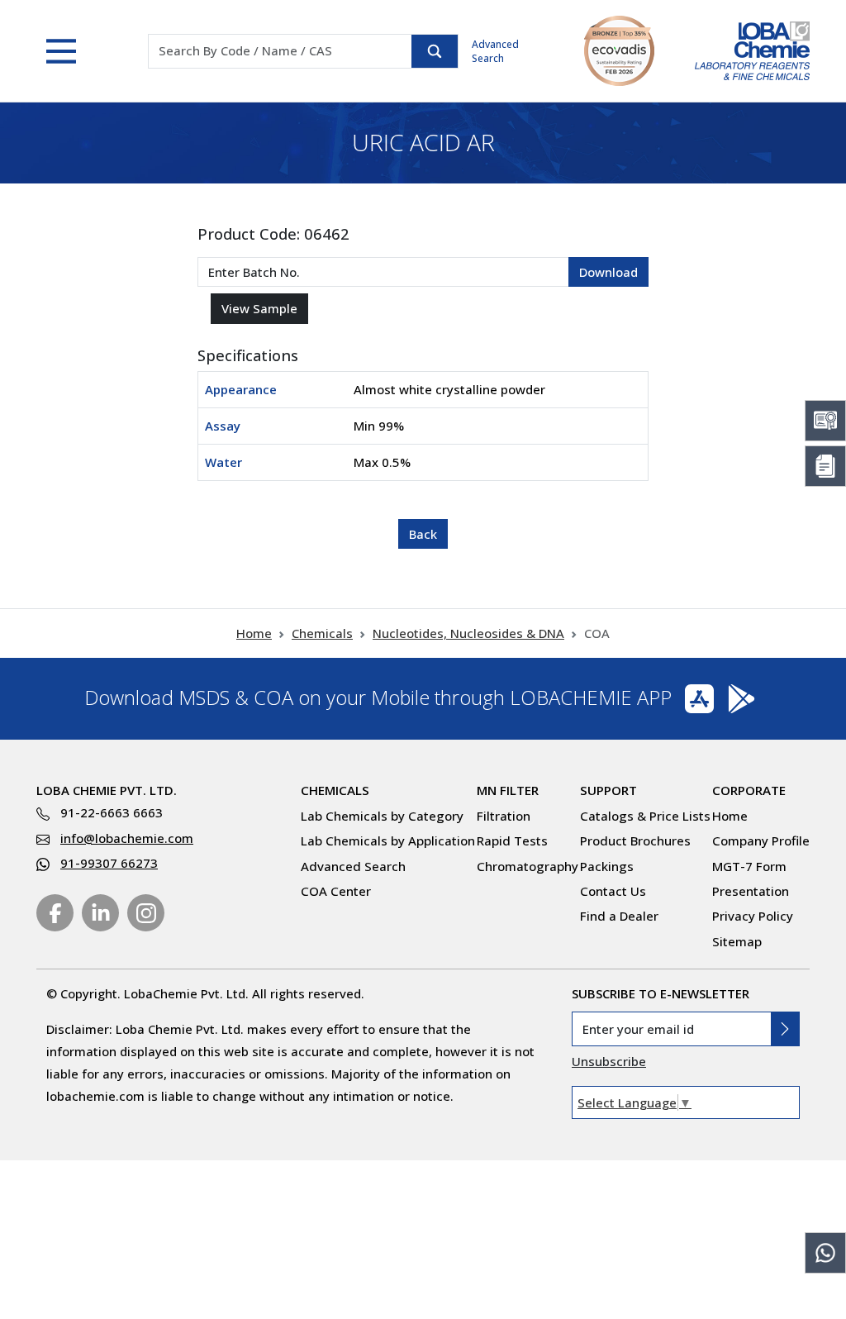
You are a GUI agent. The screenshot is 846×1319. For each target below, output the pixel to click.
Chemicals (322, 633)
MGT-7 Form (749, 866)
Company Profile (761, 840)
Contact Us (613, 891)
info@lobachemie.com (126, 838)
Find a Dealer (619, 915)
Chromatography (527, 866)
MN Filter (508, 790)
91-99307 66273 (109, 863)
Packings (607, 866)
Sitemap (737, 941)
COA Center (336, 891)
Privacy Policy (752, 915)
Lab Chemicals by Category (382, 815)
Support (608, 790)
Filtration (503, 815)
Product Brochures (635, 840)
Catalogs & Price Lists (645, 815)
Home (254, 633)
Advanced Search (495, 51)
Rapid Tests (512, 840)
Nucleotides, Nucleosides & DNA (468, 633)
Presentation (750, 891)
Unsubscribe (609, 1061)
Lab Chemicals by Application (388, 840)
